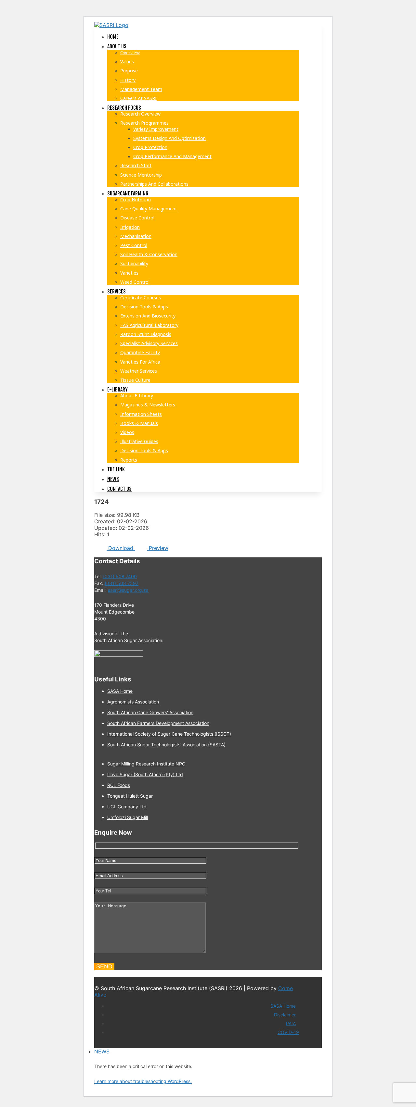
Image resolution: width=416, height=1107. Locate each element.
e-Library (117, 389)
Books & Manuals (139, 423)
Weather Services (138, 371)
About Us (116, 46)
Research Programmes (144, 123)
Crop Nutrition (135, 199)
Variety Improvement (155, 129)
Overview (130, 52)
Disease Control (137, 218)
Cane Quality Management (148, 208)
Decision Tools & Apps (144, 307)
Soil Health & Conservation (148, 254)
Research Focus (124, 108)
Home (113, 36)
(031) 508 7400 (120, 576)
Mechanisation (135, 236)
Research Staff (135, 165)
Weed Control (135, 282)
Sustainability (134, 263)
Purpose (129, 71)
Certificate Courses (140, 297)
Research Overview (140, 114)
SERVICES (116, 291)
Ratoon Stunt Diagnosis (145, 334)
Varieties (129, 273)
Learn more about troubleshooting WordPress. (143, 1081)
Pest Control (133, 245)
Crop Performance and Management (172, 156)
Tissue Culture (135, 380)
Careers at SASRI (138, 98)
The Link (116, 469)
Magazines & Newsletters (147, 405)
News (113, 479)
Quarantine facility (140, 352)
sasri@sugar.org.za (128, 590)
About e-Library (136, 395)
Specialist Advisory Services (149, 343)
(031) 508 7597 (121, 583)
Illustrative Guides (139, 441)
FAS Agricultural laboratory (149, 325)
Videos (127, 432)
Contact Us (119, 489)
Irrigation (130, 227)
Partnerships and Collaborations (154, 184)
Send (104, 966)
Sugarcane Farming (127, 193)
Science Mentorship (141, 175)
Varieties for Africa (140, 362)
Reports (128, 460)
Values (127, 61)
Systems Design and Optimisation (169, 138)
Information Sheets (141, 414)
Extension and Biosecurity (148, 316)
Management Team (141, 89)
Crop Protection (150, 147)
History (128, 80)
